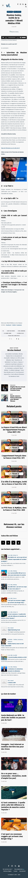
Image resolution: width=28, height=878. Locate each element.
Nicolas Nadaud (14, 350)
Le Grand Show (7, 333)
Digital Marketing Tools (14, 630)
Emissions (9, 11)
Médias (15, 571)
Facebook (8, 325)
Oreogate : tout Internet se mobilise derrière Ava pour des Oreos (12, 746)
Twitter (14, 325)
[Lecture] (3, 37)
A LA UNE (10, 555)
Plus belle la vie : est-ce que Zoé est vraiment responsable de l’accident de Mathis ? (14, 559)
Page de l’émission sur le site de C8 (10, 148)
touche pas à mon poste (14, 335)
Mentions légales (7, 871)
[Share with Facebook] (17, 339)
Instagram (19, 325)
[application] (14, 37)
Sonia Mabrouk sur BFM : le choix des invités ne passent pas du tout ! (13, 717)
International (13, 731)
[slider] (24, 37)
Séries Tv (15, 555)
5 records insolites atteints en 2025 (17, 657)
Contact (15, 871)
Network (10, 641)
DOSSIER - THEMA (12, 639)
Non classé (10, 628)
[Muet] (20, 37)
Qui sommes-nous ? (7, 869)
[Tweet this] (18, 339)
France (14, 598)
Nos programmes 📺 (19, 869)
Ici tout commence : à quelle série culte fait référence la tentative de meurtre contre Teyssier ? (13, 616)
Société (15, 655)
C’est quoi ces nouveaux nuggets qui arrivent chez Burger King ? (12, 836)
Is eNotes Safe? (12, 682)
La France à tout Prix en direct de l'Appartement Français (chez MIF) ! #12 (14, 429)
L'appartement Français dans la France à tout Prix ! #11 (14, 457)
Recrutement (22, 871)
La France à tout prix (16, 414)
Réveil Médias (17, 11)
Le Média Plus (20, 333)
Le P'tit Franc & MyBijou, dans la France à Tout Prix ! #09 (14, 509)
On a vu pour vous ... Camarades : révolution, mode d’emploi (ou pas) (13, 775)
